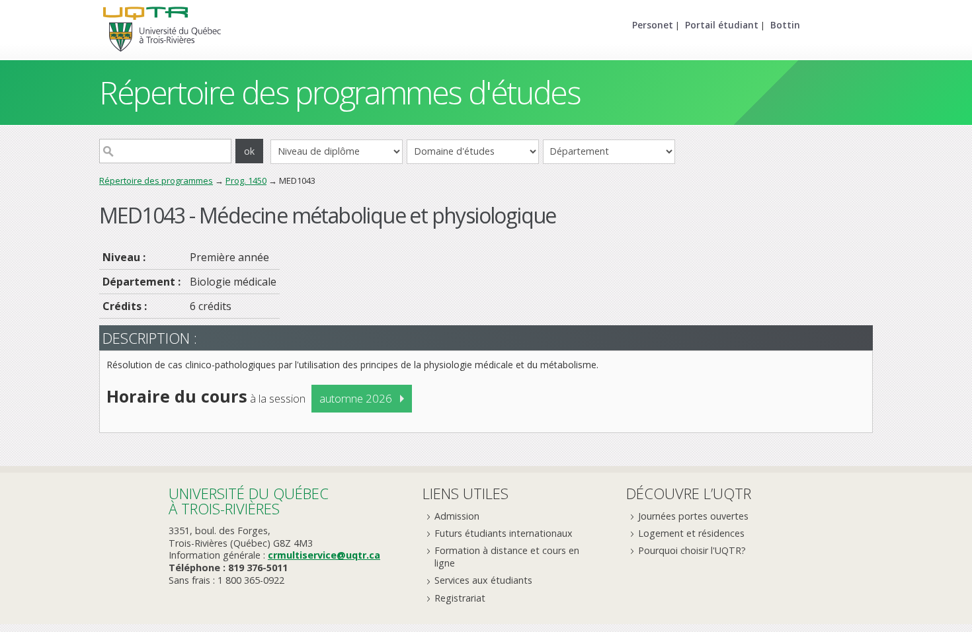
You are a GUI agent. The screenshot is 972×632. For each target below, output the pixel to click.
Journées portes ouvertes (693, 516)
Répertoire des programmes (156, 180)
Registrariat (459, 598)
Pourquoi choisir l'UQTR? (692, 550)
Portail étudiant (721, 25)
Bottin (785, 25)
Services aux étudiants (483, 580)
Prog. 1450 (245, 180)
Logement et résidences (691, 533)
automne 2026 (355, 398)
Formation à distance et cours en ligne (506, 556)
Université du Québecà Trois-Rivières (249, 500)
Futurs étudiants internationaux (503, 533)
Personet (652, 25)
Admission (456, 516)
